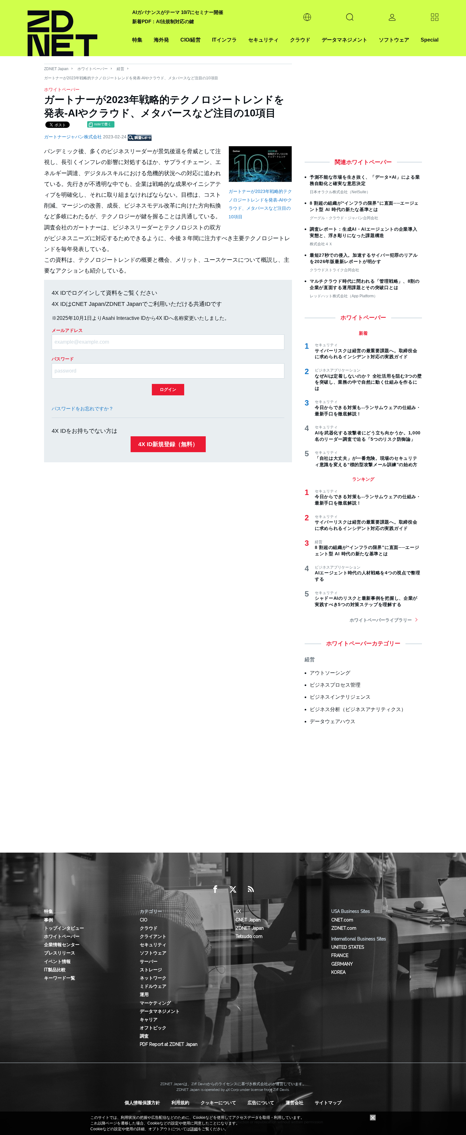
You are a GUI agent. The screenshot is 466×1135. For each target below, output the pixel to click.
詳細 (194, 1129)
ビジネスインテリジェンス (340, 697)
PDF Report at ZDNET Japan (168, 1044)
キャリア (149, 1019)
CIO (143, 919)
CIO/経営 (190, 40)
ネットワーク (153, 977)
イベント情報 (57, 961)
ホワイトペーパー (92, 69)
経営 (120, 69)
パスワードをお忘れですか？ (82, 408)
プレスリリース (59, 952)
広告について (261, 1102)
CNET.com (342, 919)
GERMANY (342, 964)
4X (238, 911)
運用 (144, 994)
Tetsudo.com (249, 936)
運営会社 (294, 1102)
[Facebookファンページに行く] (215, 889)
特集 (137, 40)
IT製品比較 (55, 969)
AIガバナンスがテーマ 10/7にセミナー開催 (177, 12)
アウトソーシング (330, 673)
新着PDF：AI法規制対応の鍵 (163, 21)
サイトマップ (328, 1102)
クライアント (153, 936)
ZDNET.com (343, 928)
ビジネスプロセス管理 (335, 685)
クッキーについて (218, 1102)
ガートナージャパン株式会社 (73, 136)
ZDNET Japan (56, 69)
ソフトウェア (394, 40)
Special (429, 40)
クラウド (300, 40)
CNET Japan (248, 919)
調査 (144, 1036)
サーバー (149, 961)
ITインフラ (224, 40)
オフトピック (153, 1027)
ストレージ (151, 969)
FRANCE (339, 955)
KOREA (338, 972)
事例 (48, 919)
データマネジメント (344, 40)
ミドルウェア (153, 986)
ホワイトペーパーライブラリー (381, 620)
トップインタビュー (64, 928)
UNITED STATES (347, 947)
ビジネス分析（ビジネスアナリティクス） (358, 709)
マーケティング (155, 1003)
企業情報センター (62, 944)
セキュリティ (263, 40)
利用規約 (180, 1102)
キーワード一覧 (59, 977)
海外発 (161, 40)
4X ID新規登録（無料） (168, 444)
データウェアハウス (332, 721)
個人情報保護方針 (142, 1102)
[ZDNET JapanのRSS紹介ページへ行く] (250, 889)
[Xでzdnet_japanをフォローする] (233, 889)
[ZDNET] (76, 28)
